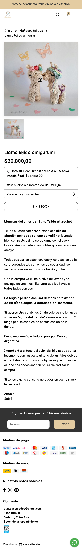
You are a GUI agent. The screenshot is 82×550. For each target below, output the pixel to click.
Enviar (64, 424)
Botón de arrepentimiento (21, 521)
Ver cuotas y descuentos (23, 194)
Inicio (9, 31)
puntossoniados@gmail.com (23, 508)
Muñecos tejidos (31, 31)
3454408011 (12, 513)
